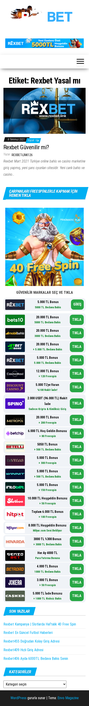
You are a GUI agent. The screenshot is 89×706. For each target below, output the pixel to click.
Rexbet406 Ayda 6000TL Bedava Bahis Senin (35, 658)
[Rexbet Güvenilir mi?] (44, 110)
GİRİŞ (77, 304)
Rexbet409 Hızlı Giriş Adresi (23, 650)
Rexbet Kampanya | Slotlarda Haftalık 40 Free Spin (39, 624)
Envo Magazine (68, 698)
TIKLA (76, 319)
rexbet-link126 (22, 155)
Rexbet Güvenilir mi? (26, 147)
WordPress (18, 698)
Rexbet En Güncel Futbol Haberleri (28, 632)
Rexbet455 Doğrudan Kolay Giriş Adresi (31, 641)
